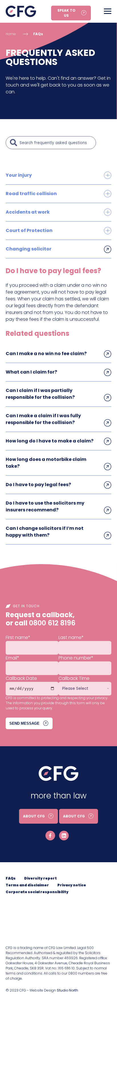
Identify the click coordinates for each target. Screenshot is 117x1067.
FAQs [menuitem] (11, 878)
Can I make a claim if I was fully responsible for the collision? (43, 419)
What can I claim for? (31, 372)
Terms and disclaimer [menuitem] (27, 885)
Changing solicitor (28, 249)
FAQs (38, 33)
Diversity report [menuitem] (40, 878)
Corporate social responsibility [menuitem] (37, 891)
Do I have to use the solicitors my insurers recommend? (45, 506)
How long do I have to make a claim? (49, 441)
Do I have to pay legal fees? (38, 484)
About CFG (34, 816)
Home (11, 33)
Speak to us (66, 13)
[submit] (13, 142)
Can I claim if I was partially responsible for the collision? (40, 393)
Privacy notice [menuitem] (71, 885)
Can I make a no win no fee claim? (46, 353)
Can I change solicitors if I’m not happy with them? (44, 531)
